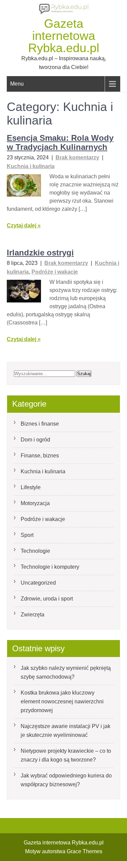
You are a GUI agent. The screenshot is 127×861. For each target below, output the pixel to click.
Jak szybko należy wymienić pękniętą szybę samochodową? (66, 672)
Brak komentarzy (77, 157)
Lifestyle (31, 487)
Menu (17, 84)
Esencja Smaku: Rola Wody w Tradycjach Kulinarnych (60, 142)
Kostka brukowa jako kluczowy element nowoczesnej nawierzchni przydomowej (62, 701)
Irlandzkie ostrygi (40, 252)
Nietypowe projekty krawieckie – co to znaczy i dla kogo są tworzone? (66, 755)
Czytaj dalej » (24, 225)
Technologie (35, 551)
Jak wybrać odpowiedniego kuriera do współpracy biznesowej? (66, 780)
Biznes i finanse (40, 424)
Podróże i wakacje (54, 272)
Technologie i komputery (50, 567)
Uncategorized (38, 583)
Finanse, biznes (40, 455)
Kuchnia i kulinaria (31, 166)
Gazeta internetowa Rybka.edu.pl (63, 36)
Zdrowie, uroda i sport (47, 599)
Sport (27, 535)
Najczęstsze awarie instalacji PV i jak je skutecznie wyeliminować (65, 730)
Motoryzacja (35, 503)
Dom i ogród (35, 440)
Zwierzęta (32, 614)
